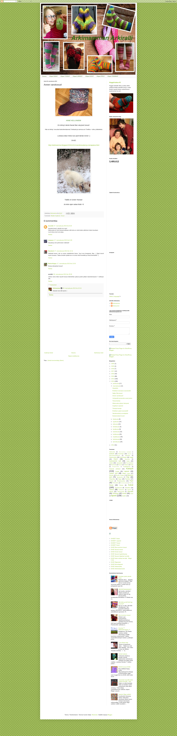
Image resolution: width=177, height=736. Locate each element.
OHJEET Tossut (115, 543)
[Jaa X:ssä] (70, 213)
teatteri (124, 496)
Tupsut (129, 489)
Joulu (128, 461)
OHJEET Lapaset (116, 541)
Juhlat (111, 463)
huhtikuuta (116, 434)
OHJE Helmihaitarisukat (118, 568)
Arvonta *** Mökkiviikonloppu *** (124, 628)
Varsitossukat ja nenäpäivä (120, 413)
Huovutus (127, 459)
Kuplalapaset (126, 466)
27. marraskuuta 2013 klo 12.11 (63, 251)
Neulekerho (120, 477)
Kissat (120, 464)
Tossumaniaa (116, 401)
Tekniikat (127, 487)
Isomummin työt (115, 461)
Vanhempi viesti (98, 352)
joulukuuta (116, 383)
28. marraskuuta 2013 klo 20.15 (72, 288)
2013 (113, 381)
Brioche (129, 453)
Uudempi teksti (48, 352)
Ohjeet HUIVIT (89, 76)
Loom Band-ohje (123, 642)
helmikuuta (116, 439)
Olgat (119, 479)
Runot (111, 485)
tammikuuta (116, 441)
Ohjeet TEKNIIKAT (112, 76)
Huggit (131, 457)
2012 (113, 445)
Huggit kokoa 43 (115, 82)
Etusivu (44, 76)
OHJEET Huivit (115, 545)
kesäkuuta (116, 429)
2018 (113, 368)
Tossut (62, 215)
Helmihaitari (123, 457)
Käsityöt (129, 468)
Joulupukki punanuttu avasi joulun (122, 398)
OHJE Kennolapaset (117, 564)
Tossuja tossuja (116, 408)
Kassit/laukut (129, 463)
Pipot (131, 481)
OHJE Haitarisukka (116, 566)
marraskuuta (117, 386)
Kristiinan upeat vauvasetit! (120, 411)
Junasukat (120, 463)
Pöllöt (130, 482)
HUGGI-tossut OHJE (124, 667)
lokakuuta (116, 419)
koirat (124, 493)
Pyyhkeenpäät (124, 482)
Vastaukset (53, 285)
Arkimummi (116, 306)
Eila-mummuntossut (114, 455)
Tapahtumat (118, 487)
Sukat (130, 485)
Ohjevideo (112, 479)
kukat (131, 493)
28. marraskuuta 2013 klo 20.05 (62, 274)
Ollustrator (95, 714)
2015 (113, 376)
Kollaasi (126, 464)
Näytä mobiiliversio (73, 356)
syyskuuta (116, 421)
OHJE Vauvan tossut (117, 549)
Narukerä (51, 251)
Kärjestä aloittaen (115, 469)
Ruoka (121, 485)
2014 (113, 378)
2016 (113, 373)
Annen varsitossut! (117, 395)
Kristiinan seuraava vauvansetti (121, 390)
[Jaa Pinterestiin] (74, 213)
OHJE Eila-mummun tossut (119, 547)
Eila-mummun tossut (124, 615)
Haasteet (127, 455)
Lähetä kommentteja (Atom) (55, 360)
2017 (113, 371)
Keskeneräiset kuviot (118, 416)
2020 (113, 366)
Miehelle (111, 475)
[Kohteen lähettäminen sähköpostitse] (67, 213)
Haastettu (115, 388)
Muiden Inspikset (55, 215)
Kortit (131, 464)
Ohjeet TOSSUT (65, 76)
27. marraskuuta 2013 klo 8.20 (63, 226)
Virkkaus (116, 493)
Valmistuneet (120, 491)
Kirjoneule (113, 464)
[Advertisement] (74, 337)
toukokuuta (116, 431)
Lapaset (126, 471)
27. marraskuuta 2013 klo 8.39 (63, 240)
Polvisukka (115, 482)
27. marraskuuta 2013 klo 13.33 (66, 263)
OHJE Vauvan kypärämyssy (119, 554)
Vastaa (50, 234)
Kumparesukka (115, 466)
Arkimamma (56, 288)
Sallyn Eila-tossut (117, 393)
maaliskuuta (116, 436)
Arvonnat (121, 453)
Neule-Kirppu (52, 263)
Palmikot (127, 479)
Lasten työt (113, 473)
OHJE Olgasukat (116, 562)
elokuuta (115, 424)
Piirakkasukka (121, 481)
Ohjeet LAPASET (78, 76)
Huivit (116, 459)
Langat (117, 471)
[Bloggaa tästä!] (69, 213)
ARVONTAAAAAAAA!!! (124, 589)
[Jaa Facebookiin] (72, 213)
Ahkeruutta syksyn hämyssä (120, 403)
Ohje (127, 477)
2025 (113, 363)
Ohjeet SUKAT (53, 76)
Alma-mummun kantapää (125, 451)
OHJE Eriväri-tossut (116, 552)
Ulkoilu (111, 491)
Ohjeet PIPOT (101, 76)
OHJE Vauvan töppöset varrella (120, 556)
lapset (113, 495)
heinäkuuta (116, 426)
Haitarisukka (112, 457)
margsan (51, 240)
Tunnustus (121, 489)
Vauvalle (130, 491)
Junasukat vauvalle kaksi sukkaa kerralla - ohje (125, 680)
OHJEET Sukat (115, 538)
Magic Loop (126, 473)
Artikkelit (111, 453)
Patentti (111, 481)
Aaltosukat (112, 452)
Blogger (110, 714)
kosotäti (50, 226)
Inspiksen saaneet (117, 406)
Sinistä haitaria (122, 654)
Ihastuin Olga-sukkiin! (124, 694)
